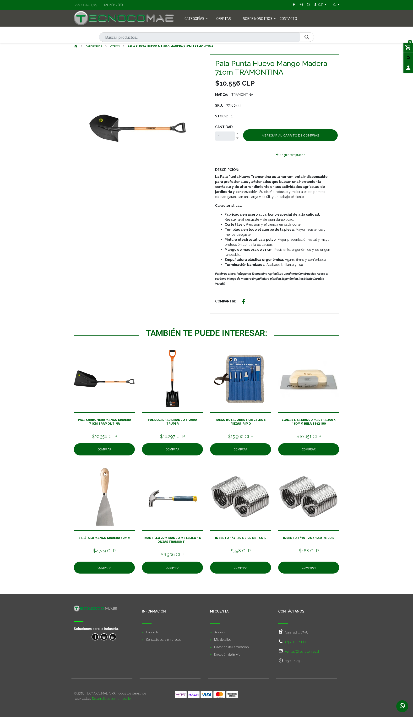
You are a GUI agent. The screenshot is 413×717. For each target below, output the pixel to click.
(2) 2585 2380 (113, 4)
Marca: (221, 95)
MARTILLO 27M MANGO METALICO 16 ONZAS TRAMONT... (172, 539)
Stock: (221, 116)
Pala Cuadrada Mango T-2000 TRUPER (172, 421)
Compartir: (225, 301)
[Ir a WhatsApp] (308, 4)
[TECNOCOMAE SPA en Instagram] (104, 636)
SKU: (219, 105)
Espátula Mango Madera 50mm (104, 537)
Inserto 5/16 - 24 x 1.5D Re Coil (308, 537)
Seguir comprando (292, 154)
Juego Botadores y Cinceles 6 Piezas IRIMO (241, 421)
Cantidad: (224, 127)
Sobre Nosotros (257, 19)
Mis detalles (222, 639)
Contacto (288, 19)
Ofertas (223, 19)
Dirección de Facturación (231, 646)
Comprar (104, 449)
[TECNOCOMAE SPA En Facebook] (95, 636)
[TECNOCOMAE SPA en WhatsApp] (112, 636)
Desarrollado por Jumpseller (112, 698)
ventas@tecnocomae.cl (302, 651)
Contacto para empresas (163, 639)
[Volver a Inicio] (76, 46)
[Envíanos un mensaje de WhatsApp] (402, 706)
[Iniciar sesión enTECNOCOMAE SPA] (408, 68)
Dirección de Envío (227, 654)
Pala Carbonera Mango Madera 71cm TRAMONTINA (104, 421)
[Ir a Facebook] (294, 4)
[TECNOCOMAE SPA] (124, 18)
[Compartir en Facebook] (243, 302)
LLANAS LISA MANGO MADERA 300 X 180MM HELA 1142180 (309, 421)
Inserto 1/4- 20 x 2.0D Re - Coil (240, 537)
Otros (115, 46)
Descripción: (227, 170)
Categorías (194, 19)
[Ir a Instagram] (301, 4)
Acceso (219, 632)
